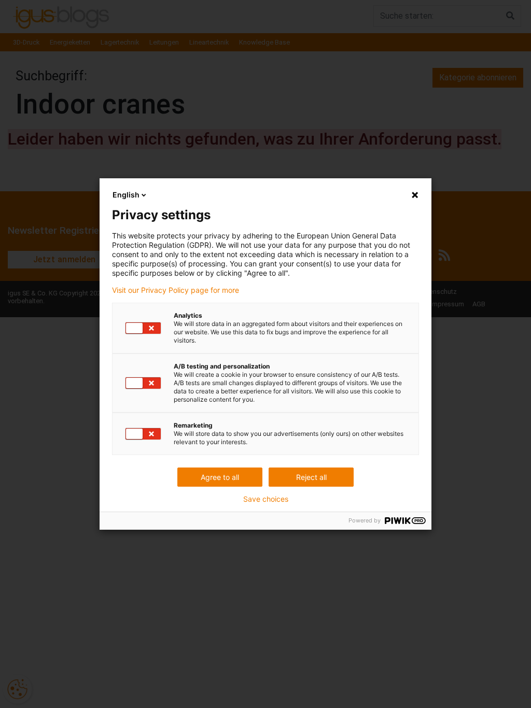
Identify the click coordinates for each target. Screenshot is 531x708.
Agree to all (220, 477)
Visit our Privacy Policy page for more (175, 290)
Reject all (311, 477)
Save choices (265, 499)
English (126, 194)
